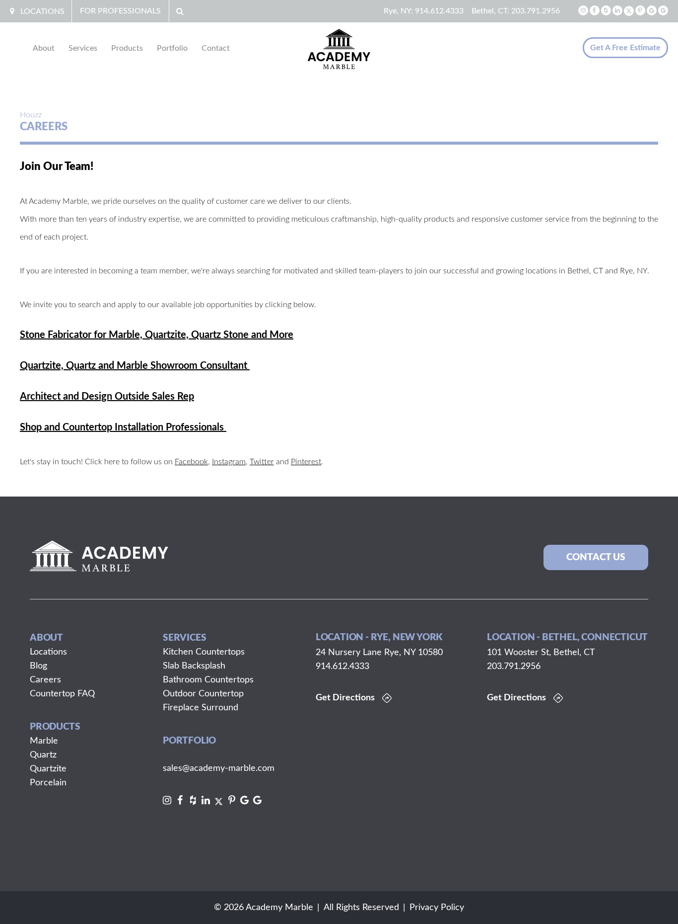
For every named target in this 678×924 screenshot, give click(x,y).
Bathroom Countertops (208, 679)
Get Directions (345, 697)
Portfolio (172, 48)
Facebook (191, 462)
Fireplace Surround (200, 707)
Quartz (43, 755)
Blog (38, 666)
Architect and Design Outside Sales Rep (107, 397)
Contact (216, 48)
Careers (45, 679)
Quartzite (48, 768)
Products (127, 48)
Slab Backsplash (194, 666)
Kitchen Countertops (204, 652)
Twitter (262, 462)
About (44, 48)
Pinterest (306, 462)
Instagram (229, 462)
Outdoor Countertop (203, 693)
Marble (44, 741)
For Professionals (120, 11)
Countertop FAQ (62, 693)
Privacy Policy (436, 907)
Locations (42, 11)
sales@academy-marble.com (218, 768)
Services (82, 48)
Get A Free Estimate (625, 48)
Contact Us (595, 557)
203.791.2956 (535, 11)
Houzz (31, 115)
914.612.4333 (439, 11)
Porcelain (48, 782)
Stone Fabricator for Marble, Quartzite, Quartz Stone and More (156, 335)
